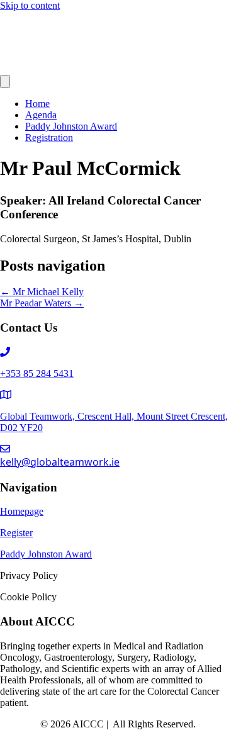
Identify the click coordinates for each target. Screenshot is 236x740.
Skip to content (30, 5)
